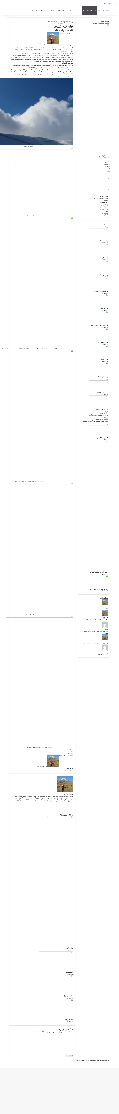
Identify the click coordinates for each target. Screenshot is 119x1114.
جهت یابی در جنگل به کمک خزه (98, 572)
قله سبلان (105, 258)
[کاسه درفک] (56, 976)
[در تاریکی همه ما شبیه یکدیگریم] (102, 413)
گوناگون (53, 10)
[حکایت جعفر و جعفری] (98, 397)
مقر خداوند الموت (103, 155)
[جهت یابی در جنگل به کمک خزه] (103, 442)
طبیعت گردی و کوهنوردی (89, 10)
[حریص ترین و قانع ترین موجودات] (98, 576)
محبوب (106, 225)
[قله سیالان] (56, 1000)
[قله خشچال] (98, 346)
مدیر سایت (44, 44)
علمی (106, 211)
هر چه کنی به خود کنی (101, 291)
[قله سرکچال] (98, 295)
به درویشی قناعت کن (101, 392)
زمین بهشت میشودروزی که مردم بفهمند (95, 421)
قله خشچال (104, 359)
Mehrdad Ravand (104, 652)
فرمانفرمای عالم (103, 342)
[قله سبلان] (98, 245)
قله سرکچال (104, 308)
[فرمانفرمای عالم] (98, 329)
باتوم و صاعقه (103, 241)
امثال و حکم (105, 205)
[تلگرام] (64, 770)
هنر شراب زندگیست (101, 376)
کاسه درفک (68, 996)
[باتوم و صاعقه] (98, 228)
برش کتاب (105, 204)
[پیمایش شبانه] (98, 262)
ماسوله (51, 47)
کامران (106, 629)
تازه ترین (105, 224)
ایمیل (71, 1051)
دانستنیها (68, 10)
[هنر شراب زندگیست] (98, 363)
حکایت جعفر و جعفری (101, 409)
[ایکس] (118, 1065)
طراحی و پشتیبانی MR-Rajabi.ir (81, 1060)
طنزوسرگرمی (76, 10)
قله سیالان (68, 1019)
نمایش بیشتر (69, 768)
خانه (99, 10)
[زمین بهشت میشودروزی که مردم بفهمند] (102, 419)
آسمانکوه (70, 61)
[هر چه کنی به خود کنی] (98, 279)
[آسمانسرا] (56, 952)
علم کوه (69, 948)
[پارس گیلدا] (106, 10)
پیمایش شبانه (104, 275)
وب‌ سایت (70, 1053)
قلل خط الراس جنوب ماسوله (99, 325)
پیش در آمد (105, 216)
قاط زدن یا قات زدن (102, 437)
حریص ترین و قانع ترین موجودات (98, 589)
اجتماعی (106, 200)
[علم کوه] (60, 817)
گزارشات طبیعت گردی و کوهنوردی (62, 21)
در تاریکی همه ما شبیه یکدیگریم (98, 415)
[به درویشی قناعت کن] (98, 380)
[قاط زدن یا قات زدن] (98, 425)
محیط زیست (105, 207)
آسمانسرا (69, 972)
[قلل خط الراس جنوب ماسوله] (98, 312)
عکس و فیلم (61, 10)
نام (72, 1049)
